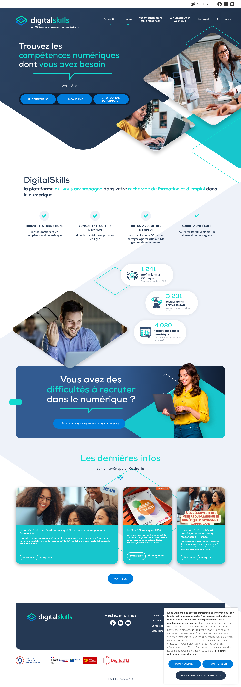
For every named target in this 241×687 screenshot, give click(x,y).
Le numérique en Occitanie (180, 20)
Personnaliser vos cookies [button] (199, 676)
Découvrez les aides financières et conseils (89, 424)
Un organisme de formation (111, 99)
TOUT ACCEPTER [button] (184, 664)
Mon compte (223, 19)
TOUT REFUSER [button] (218, 664)
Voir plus (120, 579)
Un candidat (74, 99)
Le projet (203, 19)
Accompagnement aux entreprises (150, 20)
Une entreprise (38, 99)
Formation (110, 19)
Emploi (128, 19)
